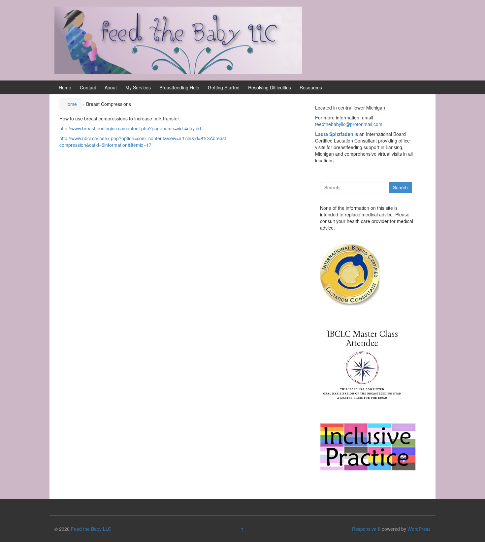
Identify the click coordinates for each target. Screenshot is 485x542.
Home (65, 87)
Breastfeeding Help (179, 87)
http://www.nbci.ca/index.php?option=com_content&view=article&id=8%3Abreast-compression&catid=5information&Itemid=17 (143, 141)
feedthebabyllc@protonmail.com (348, 124)
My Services (138, 87)
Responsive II (366, 529)
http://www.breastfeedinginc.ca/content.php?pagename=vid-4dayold (130, 128)
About (111, 87)
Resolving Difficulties (269, 87)
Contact (88, 87)
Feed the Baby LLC (91, 529)
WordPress (419, 529)
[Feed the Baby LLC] (178, 39)
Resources (311, 87)
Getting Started (224, 87)
